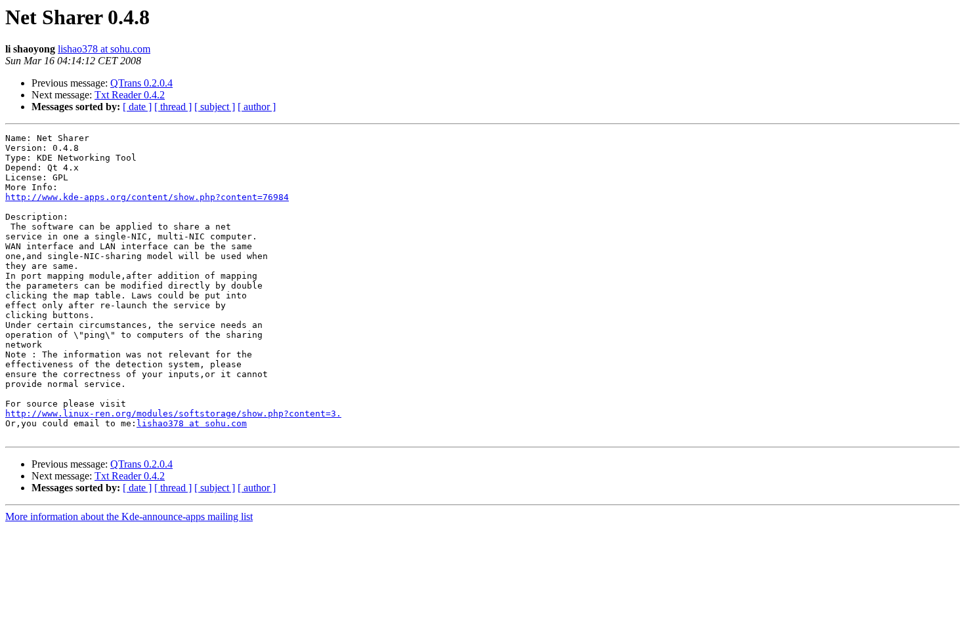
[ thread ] (173, 106)
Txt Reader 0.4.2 (130, 94)
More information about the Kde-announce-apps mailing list (129, 516)
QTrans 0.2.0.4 (141, 83)
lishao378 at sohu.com (104, 48)
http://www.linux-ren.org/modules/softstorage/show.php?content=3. (173, 413)
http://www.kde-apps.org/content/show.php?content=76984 (147, 197)
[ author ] (257, 106)
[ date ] (137, 106)
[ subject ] (214, 106)
